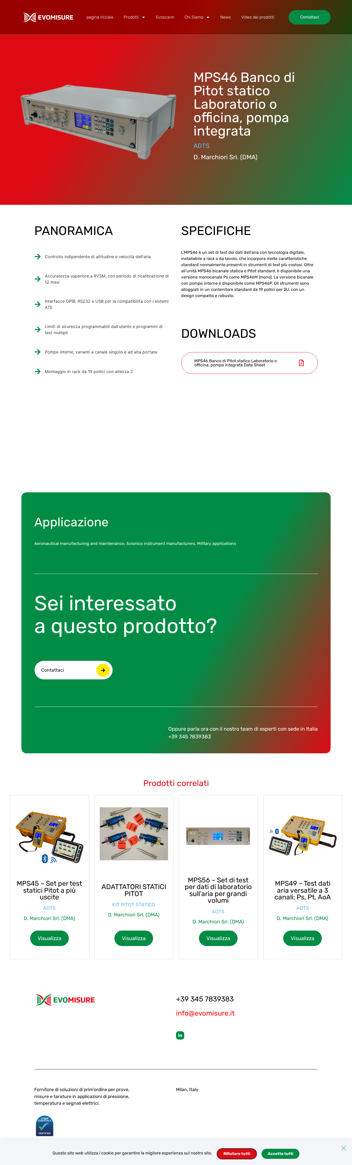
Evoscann (165, 17)
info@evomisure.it (205, 1013)
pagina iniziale (100, 17)
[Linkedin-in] (180, 1035)
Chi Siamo (194, 17)
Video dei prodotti (257, 17)
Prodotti (131, 17)
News (225, 17)
